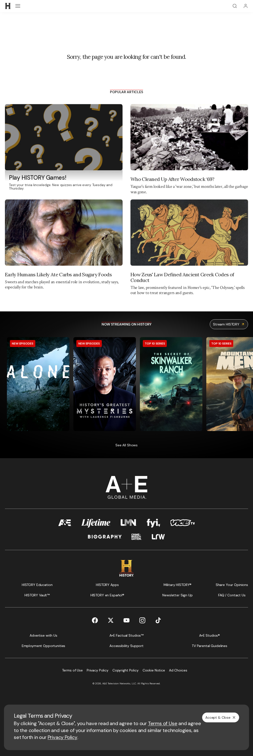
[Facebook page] (95, 620)
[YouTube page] (126, 620)
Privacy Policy (62, 737)
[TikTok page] (158, 620)
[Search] (234, 5)
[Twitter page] (111, 620)
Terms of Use (162, 723)
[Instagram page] (142, 620)
